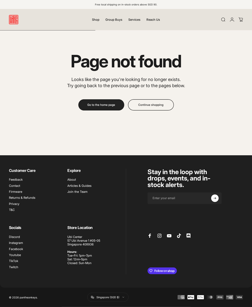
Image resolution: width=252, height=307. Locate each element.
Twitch (13, 267)
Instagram (16, 243)
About (71, 179)
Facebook (16, 249)
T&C (12, 210)
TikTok (13, 261)
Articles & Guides (79, 186)
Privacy (14, 204)
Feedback (16, 179)
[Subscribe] (215, 198)
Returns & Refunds (22, 198)
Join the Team (77, 192)
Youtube (15, 255)
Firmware (15, 192)
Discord (14, 237)
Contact (14, 186)
